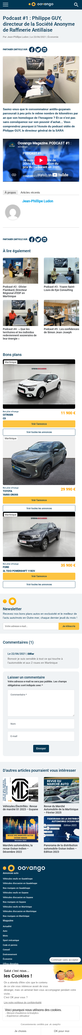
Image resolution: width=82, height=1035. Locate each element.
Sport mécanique (11, 940)
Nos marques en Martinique (16, 916)
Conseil (6, 949)
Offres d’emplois (10, 964)
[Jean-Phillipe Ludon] (12, 212)
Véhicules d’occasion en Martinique (19, 911)
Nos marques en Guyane (14, 902)
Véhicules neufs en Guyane (15, 892)
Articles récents (30, 192)
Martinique (10, 362)
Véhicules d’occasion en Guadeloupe (20, 883)
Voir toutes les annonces (39, 432)
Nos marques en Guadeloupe (16, 888)
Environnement (10, 954)
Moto (5, 936)
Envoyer (41, 748)
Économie (53, 36)
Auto (5, 931)
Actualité (7, 926)
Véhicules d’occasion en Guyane (18, 897)
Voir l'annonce (39, 423)
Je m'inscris (68, 626)
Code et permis (10, 945)
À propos (10, 192)
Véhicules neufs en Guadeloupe (18, 879)
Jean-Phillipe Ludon (37, 201)
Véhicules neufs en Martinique (17, 907)
